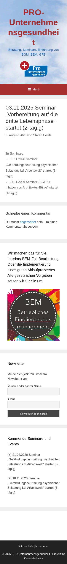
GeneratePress (33, 558)
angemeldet (28, 222)
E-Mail (11, 398)
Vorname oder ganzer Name (24, 385)
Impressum (42, 546)
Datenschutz (25, 546)
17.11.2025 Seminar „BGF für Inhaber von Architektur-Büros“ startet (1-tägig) (32, 187)
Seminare (16, 153)
